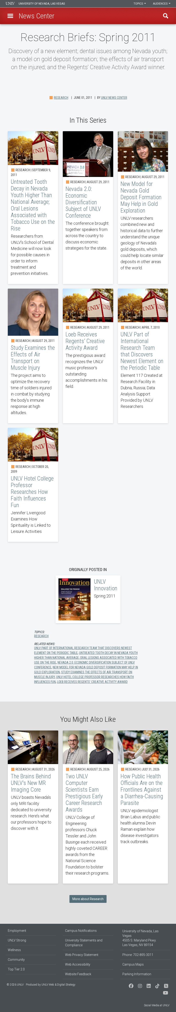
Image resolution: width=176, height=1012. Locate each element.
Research (61, 97)
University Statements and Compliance (83, 942)
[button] (10, 16)
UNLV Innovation (87, 599)
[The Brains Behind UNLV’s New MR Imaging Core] (33, 807)
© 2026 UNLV (15, 984)
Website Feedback (78, 974)
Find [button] (165, 16)
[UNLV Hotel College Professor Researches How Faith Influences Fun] (33, 485)
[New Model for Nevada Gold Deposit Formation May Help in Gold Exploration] (143, 207)
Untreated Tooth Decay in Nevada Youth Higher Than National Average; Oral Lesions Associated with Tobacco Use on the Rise (86, 657)
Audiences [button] (160, 3)
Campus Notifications (81, 930)
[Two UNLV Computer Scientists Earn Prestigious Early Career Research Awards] (88, 807)
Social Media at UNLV (156, 1005)
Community (16, 959)
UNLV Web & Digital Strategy (58, 984)
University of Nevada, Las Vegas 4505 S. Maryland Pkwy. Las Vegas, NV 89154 (140, 938)
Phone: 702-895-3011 (137, 955)
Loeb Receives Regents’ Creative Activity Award (92, 682)
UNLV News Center (114, 97)
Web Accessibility (77, 964)
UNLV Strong (17, 940)
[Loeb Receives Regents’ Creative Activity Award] (88, 356)
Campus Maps (133, 964)
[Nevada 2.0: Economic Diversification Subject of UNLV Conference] (88, 207)
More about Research (88, 899)
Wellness (14, 950)
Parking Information (136, 974)
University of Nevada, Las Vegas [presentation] (42, 3)
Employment (17, 930)
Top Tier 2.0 (16, 969)
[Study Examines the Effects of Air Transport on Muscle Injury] (33, 356)
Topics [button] (139, 3)
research (41, 636)
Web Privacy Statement (81, 955)
